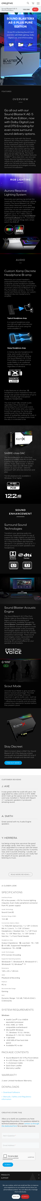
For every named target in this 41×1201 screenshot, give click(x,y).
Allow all (25, 1196)
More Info (16, 1196)
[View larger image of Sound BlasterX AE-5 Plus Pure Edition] (11, 45)
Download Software (11, 1092)
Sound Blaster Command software (20, 217)
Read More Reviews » (20, 874)
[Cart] (33, 3)
